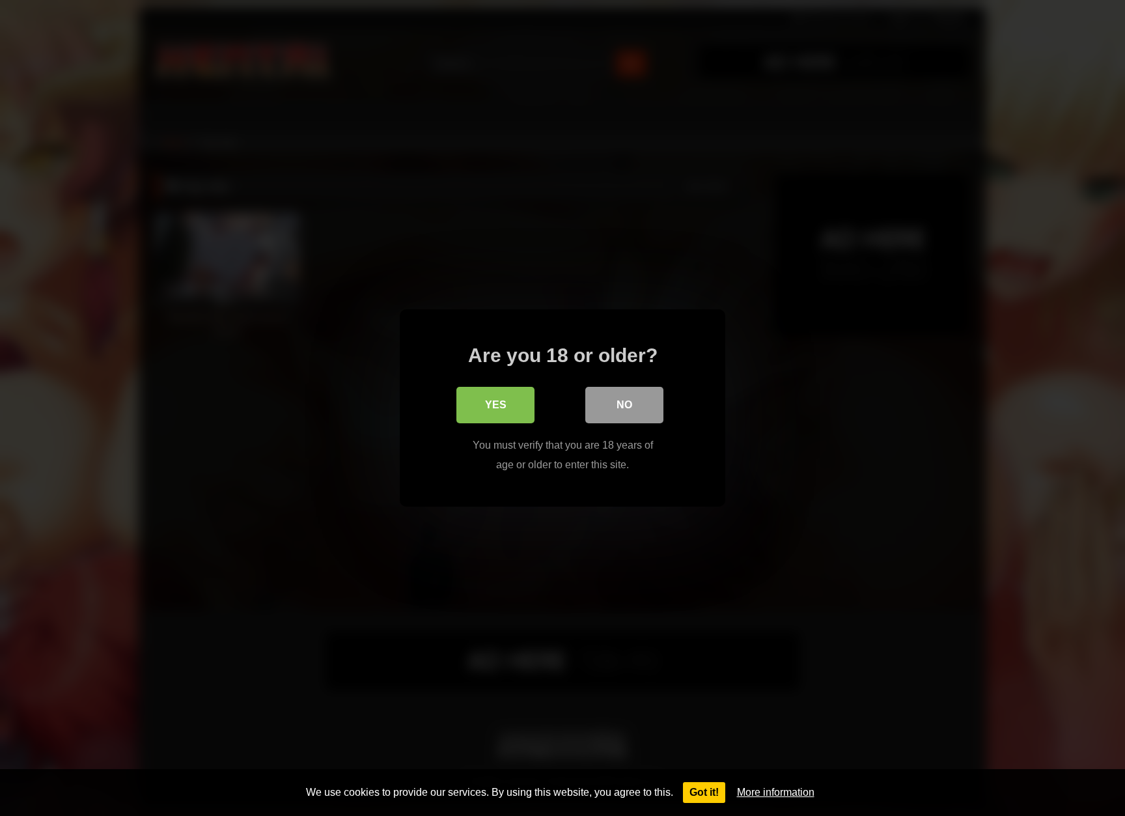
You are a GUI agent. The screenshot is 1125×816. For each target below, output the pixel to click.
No (624, 404)
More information (775, 792)
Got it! (704, 792)
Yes (496, 404)
